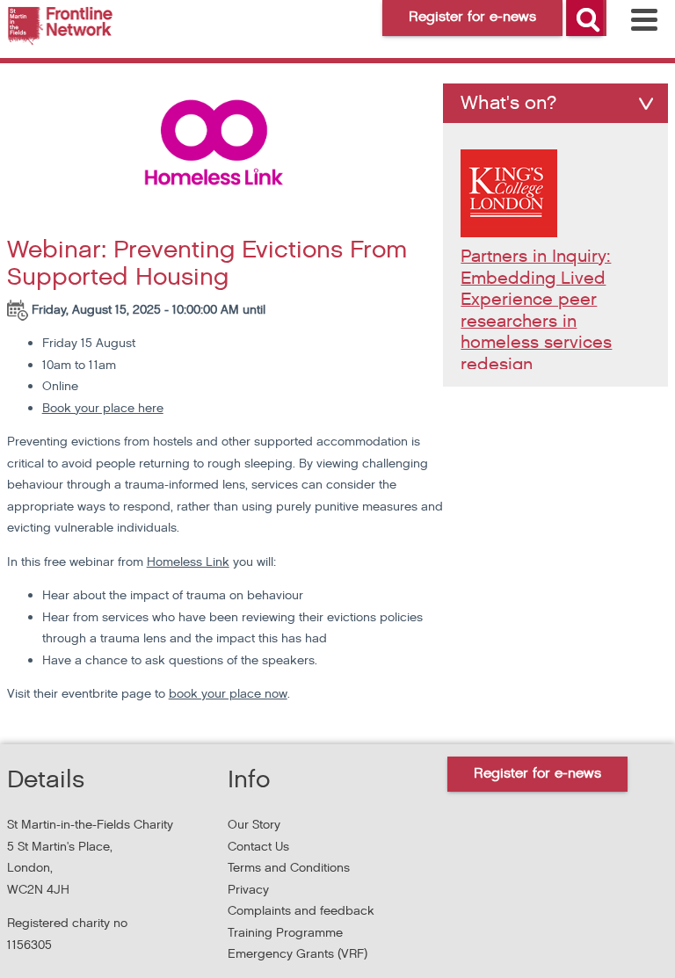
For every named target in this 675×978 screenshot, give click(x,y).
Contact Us (258, 846)
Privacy (248, 889)
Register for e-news (537, 773)
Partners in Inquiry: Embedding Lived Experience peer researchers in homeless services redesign (536, 310)
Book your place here (102, 408)
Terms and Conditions (289, 867)
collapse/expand (646, 104)
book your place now (228, 693)
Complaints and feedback (301, 910)
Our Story (254, 824)
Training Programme (285, 932)
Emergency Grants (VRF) (297, 953)
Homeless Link (188, 562)
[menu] (644, 20)
